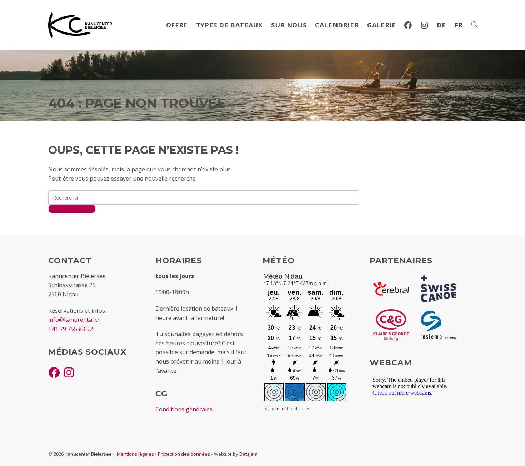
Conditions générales (183, 409)
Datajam (248, 454)
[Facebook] (54, 372)
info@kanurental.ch (74, 320)
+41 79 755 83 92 (70, 329)
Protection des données (184, 454)
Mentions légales (135, 454)
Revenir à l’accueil (72, 209)
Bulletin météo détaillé (286, 408)
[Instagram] (69, 372)
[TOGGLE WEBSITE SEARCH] (474, 25)
